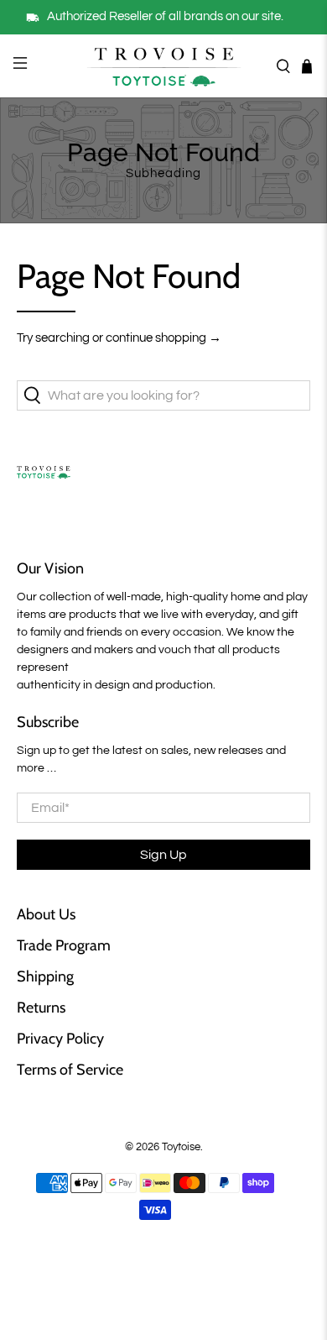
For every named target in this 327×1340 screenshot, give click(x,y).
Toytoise (181, 1147)
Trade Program (64, 945)
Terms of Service (70, 1069)
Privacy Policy (60, 1038)
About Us (46, 914)
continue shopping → (163, 338)
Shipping (45, 976)
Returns (41, 1007)
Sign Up (163, 854)
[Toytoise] (164, 66)
